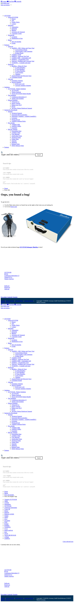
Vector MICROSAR (10, 535)
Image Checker (16, 103)
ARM (6, 501)
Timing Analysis (16, 92)
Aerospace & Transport (18, 32)
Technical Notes (16, 137)
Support (10, 111)
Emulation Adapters (17, 80)
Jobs (13, 20)
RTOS (13, 106)
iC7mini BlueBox (20, 67)
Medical (14, 30)
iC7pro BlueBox (20, 69)
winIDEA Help (16, 132)
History (14, 19)
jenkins (6, 516)
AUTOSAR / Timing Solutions (17, 89)
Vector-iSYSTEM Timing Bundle (21, 93)
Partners (6, 147)
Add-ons (10, 79)
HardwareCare (16, 119)
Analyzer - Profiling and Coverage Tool (23, 61)
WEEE (3, 302)
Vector (6, 533)
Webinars (14, 142)
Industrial (14, 28)
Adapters (17, 74)
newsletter (7, 520)
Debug (6, 511)
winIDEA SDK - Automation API (21, 58)
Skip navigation (5, 5)
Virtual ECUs (15, 102)
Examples (14, 128)
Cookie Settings (28, 301)
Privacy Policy (10, 301)
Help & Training (12, 129)
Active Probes (19, 72)
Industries (10, 25)
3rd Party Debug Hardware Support (22, 108)
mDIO (6, 517)
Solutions (7, 87)
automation (7, 504)
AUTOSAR (15, 90)
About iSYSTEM (13, 17)
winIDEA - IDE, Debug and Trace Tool (23, 48)
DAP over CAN (19, 84)
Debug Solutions (13, 100)
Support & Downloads (10, 110)
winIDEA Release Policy (19, 121)
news (5, 519)
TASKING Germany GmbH (50, 301)
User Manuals (15, 134)
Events (13, 43)
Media (10, 40)
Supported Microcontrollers (19, 115)
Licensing (14, 118)
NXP (5, 522)
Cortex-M (7, 509)
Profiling (6, 525)
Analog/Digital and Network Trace (21, 76)
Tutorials (14, 141)
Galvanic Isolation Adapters (23, 85)
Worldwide (11, 35)
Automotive (15, 27)
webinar (6, 537)
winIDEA (7, 538)
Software (10, 46)
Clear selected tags (68, 541)
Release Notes (16, 144)
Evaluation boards (17, 77)
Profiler (6, 524)
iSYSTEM (7, 15)
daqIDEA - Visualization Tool (20, 59)
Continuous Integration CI (19, 97)
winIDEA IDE (16, 124)
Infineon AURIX (9, 514)
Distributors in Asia (17, 38)
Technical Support (17, 113)
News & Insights (16, 41)
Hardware (11, 64)
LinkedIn (18, 1)
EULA (8, 302)
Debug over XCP (17, 105)
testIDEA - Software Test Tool (20, 56)
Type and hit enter (9, 154)
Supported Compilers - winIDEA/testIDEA (24, 116)
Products (6, 45)
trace (5, 532)
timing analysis (8, 530)
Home (6, 188)
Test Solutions (12, 95)
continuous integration (10, 507)
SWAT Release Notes (18, 145)
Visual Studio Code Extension (23, 51)
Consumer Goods (17, 33)
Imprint (3, 301)
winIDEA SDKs (16, 126)
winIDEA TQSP (16, 54)
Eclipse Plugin (19, 53)
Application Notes (17, 136)
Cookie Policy (19, 301)
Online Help (15, 139)
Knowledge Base (16, 131)
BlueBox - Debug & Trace (19, 66)
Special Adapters (16, 82)
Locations (14, 37)
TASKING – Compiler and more (21, 63)
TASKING (7, 527)
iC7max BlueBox (20, 71)
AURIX (6, 503)
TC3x (6, 529)
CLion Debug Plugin (21, 50)
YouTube (11, 1)
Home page (13, 206)
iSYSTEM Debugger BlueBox (29, 247)
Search (39, 155)
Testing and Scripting (18, 98)
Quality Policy (16, 22)
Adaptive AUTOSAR (10, 499)
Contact (4, 1)
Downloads (11, 123)
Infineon (6, 512)
